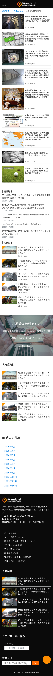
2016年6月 (10, 459)
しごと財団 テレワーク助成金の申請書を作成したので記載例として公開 (25, 216)
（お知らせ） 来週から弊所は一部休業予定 (21, 224)
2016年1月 (10, 472)
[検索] (35, 663)
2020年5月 (10, 446)
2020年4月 (10, 450)
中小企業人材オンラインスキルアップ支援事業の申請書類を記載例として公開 (26, 196)
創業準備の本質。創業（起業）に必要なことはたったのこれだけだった (26, 232)
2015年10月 (10, 485)
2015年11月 (10, 481)
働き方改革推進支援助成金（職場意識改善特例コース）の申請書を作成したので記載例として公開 (25, 206)
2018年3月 (10, 455)
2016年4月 (10, 468)
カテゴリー (10, 644)
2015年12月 (10, 476)
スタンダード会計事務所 (29, 672)
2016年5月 (10, 463)
